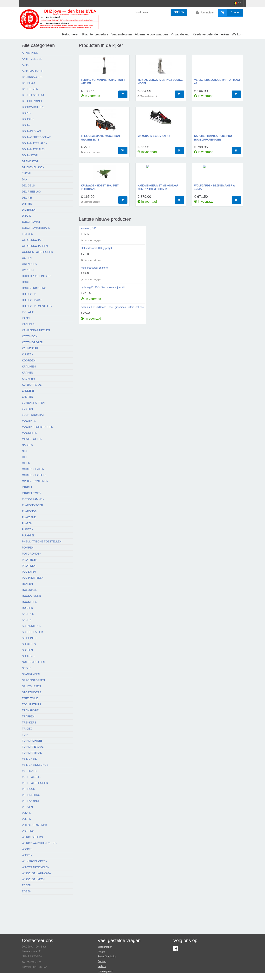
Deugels (28, 185)
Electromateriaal (36, 227)
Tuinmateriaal (32, 746)
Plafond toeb (32, 505)
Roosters (29, 601)
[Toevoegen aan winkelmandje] (122, 94)
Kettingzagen (32, 342)
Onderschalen (33, 469)
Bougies (28, 119)
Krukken (28, 378)
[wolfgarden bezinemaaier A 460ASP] (217, 174)
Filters (27, 233)
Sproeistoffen (33, 680)
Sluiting (28, 656)
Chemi (26, 173)
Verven (27, 807)
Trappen (28, 716)
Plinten (27, 529)
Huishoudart (32, 300)
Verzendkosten (121, 34)
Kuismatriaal (32, 384)
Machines (29, 420)
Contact (102, 961)
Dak (24, 179)
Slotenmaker (105, 946)
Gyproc (28, 270)
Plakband (29, 517)
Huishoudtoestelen (37, 306)
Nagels (27, 445)
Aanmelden (207, 12)
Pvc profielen (32, 577)
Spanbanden (31, 674)
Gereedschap (32, 239)
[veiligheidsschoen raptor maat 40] (217, 67)
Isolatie (28, 312)
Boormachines (33, 107)
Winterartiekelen (35, 867)
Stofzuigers (31, 692)
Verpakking (30, 800)
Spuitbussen (31, 686)
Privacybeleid (180, 34)
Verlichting (31, 794)
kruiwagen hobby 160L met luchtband (100, 187)
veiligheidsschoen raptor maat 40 (217, 81)
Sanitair (28, 613)
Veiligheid (29, 758)
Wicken (27, 849)
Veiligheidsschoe (35, 764)
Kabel (26, 318)
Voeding (28, 831)
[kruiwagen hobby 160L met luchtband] (104, 174)
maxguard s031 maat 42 (154, 135)
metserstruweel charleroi (94, 267)
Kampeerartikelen (36, 330)
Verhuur (28, 788)
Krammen (29, 366)
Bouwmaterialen (34, 143)
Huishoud (29, 294)
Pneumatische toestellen (41, 541)
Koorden (29, 360)
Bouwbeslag (31, 131)
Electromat (31, 221)
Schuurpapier (32, 632)
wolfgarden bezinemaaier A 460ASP (214, 187)
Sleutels (29, 644)
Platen (27, 523)
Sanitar (27, 619)
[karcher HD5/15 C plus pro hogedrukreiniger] (217, 121)
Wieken (27, 855)
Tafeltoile (30, 698)
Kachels (28, 324)
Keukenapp (30, 348)
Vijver (26, 813)
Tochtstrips (31, 704)
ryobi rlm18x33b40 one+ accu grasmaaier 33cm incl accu (113, 307)
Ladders (28, 390)
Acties (101, 951)
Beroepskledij (33, 95)
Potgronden (31, 553)
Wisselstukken (33, 879)
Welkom (237, 34)
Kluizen (27, 354)
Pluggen (28, 535)
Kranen (27, 372)
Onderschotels (34, 475)
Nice (25, 451)
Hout (26, 282)
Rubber (27, 607)
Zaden (26, 885)
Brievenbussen (33, 167)
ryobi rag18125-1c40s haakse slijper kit (103, 287)
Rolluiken (29, 589)
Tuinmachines (32, 740)
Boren (26, 113)
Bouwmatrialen (34, 149)
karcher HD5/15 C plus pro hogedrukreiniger (213, 137)
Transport (30, 710)
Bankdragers (32, 76)
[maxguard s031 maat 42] (161, 121)
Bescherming (32, 101)
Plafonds (29, 511)
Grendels (29, 263)
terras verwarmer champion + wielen (103, 81)
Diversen (29, 209)
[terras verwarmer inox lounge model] (161, 67)
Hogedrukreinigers (37, 276)
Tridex (27, 728)
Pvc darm (29, 571)
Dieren (27, 203)
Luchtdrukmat (33, 414)
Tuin (25, 734)
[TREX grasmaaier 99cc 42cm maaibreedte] (104, 121)
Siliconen (29, 638)
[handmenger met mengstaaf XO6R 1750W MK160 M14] (161, 174)
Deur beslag (31, 191)
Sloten (27, 650)
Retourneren (70, 34)
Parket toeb (31, 493)
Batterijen (30, 89)
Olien (26, 463)
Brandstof (30, 161)
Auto (25, 64)
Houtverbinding (34, 288)
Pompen (28, 547)
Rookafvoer (31, 595)
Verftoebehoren (35, 782)
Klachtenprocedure (95, 34)
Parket (27, 487)
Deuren (27, 197)
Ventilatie (29, 770)
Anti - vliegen (32, 58)
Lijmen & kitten (33, 402)
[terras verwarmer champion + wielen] (104, 67)
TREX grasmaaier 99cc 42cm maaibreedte (100, 137)
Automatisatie (32, 70)
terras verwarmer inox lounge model (161, 81)
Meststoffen (32, 438)
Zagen (26, 891)
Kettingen (29, 336)
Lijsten (27, 408)
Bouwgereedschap (36, 137)
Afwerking (30, 52)
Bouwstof (30, 155)
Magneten (29, 432)
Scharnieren (31, 626)
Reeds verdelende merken (210, 34)
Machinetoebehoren (37, 426)
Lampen (27, 396)
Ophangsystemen (35, 481)
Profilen (29, 565)
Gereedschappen (35, 245)
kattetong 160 (88, 228)
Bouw (26, 125)
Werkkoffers (32, 837)
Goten (27, 257)
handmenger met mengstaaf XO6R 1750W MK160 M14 (158, 187)
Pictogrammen (33, 499)
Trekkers (29, 722)
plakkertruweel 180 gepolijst (96, 248)
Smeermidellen (33, 662)
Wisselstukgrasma (36, 873)
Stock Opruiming (107, 956)
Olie (25, 457)
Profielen (29, 559)
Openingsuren (105, 971)
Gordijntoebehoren (37, 251)
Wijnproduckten (34, 861)
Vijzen (26, 819)
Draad (26, 215)
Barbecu (28, 82)
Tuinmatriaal (32, 752)
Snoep (26, 668)
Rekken (27, 583)
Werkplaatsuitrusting (39, 843)
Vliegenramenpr (34, 825)
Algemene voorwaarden (151, 34)
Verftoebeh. (31, 776)
